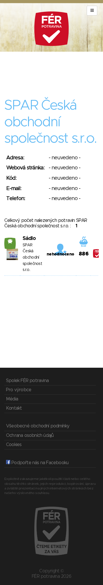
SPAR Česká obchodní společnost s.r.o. (32, 257)
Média (12, 399)
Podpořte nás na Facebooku (39, 462)
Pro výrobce (18, 390)
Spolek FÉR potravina (27, 380)
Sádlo (29, 238)
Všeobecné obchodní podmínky (37, 426)
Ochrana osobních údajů (30, 435)
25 (10, 241)
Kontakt (14, 408)
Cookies (13, 444)
